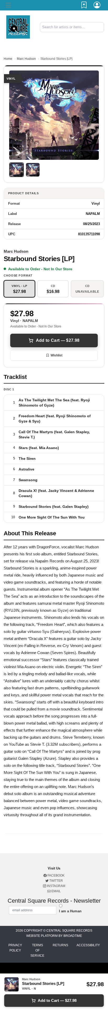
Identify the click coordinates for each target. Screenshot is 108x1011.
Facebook (55, 875)
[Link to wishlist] (84, 6)
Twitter (55, 881)
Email (56, 891)
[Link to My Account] (97, 6)
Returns (60, 945)
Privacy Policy (15, 947)
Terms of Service (37, 950)
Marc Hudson (26, 59)
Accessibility (88, 945)
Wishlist (56, 355)
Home (8, 59)
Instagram (55, 886)
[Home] (18, 27)
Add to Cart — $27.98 (57, 340)
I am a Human (70, 911)
